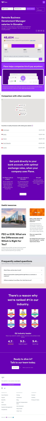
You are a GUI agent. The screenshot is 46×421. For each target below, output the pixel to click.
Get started (15, 367)
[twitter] (41, 30)
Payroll (3, 397)
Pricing (18, 395)
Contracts (3, 404)
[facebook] (38, 30)
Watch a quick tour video (28, 367)
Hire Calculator (20, 406)
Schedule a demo (11, 384)
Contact (33, 395)
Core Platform (4, 395)
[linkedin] (43, 30)
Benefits (3, 400)
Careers (33, 397)
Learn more (32, 40)
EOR (2, 402)
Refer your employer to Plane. (28, 88)
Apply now (23, 194)
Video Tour (19, 411)
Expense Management (6, 407)
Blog (17, 400)
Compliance (4, 409)
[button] (23, 111)
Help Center (19, 408)
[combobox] (2, 9)
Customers (19, 397)
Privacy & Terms (35, 400)
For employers (39, 9)
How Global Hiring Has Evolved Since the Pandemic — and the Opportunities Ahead (37, 240)
